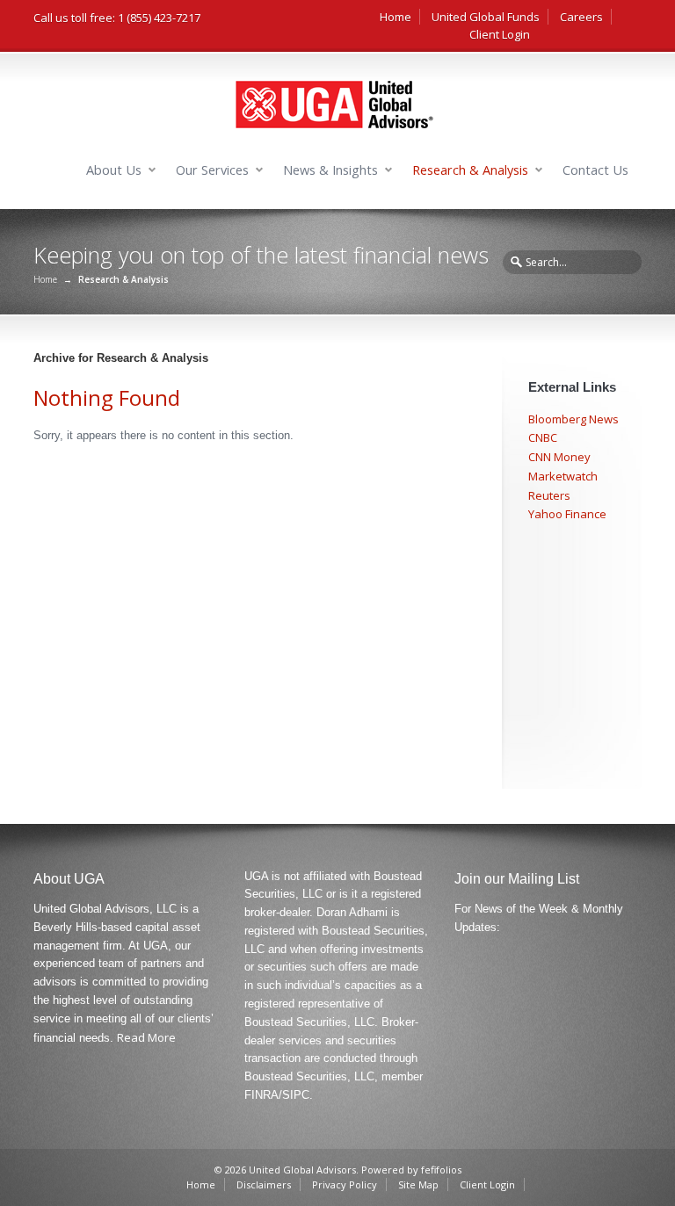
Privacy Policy (344, 1184)
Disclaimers (263, 1184)
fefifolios (441, 1169)
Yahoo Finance (567, 514)
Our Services (212, 170)
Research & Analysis (470, 170)
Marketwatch (563, 476)
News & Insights (330, 170)
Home (395, 17)
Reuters (549, 495)
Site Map (418, 1184)
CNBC (542, 437)
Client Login (499, 34)
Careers (581, 17)
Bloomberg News (573, 419)
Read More (146, 1037)
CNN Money (559, 457)
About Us (114, 170)
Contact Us (595, 170)
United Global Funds (486, 17)
